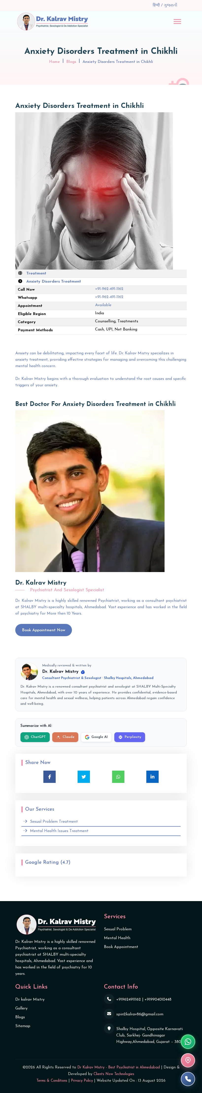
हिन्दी (157, 5)
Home (54, 62)
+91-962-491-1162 (109, 289)
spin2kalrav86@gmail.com (139, 1014)
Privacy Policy (82, 1081)
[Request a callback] (188, 1079)
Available (103, 305)
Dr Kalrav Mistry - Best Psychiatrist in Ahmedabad (118, 1067)
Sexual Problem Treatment (54, 822)
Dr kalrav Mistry (30, 1000)
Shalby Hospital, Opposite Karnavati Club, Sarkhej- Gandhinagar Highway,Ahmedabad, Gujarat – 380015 (151, 1035)
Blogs (71, 62)
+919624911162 (128, 1000)
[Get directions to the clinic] (188, 1060)
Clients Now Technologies (114, 1074)
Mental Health (117, 938)
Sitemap (22, 1026)
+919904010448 (158, 1000)
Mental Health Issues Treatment (59, 831)
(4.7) (65, 862)
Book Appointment (121, 947)
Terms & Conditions (51, 1081)
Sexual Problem (118, 929)
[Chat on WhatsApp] (188, 1042)
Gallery (21, 1008)
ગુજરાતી (170, 5)
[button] (177, 21)
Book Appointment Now (43, 630)
